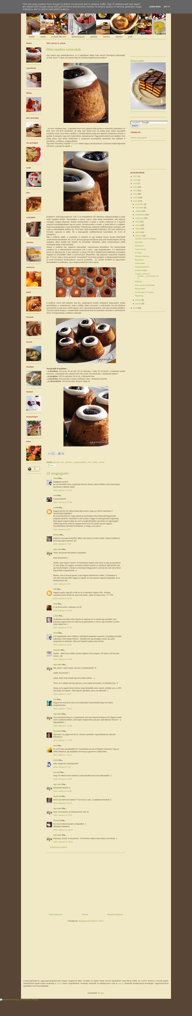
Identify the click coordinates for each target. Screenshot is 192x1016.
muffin (95, 462)
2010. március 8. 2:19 (62, 767)
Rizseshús (139, 260)
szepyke (57, 650)
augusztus (139, 218)
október (138, 211)
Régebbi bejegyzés (115, 915)
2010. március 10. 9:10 (62, 815)
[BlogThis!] (52, 453)
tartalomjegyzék (78, 37)
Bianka (56, 535)
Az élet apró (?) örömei (144, 292)
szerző (59, 983)
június (138, 225)
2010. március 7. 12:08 (62, 726)
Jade (55, 604)
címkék (43, 37)
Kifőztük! (138, 282)
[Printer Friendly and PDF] (51, 466)
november (139, 208)
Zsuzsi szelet (137, 61)
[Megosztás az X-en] (56, 453)
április (138, 232)
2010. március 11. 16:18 (63, 830)
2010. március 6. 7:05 (62, 544)
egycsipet (57, 549)
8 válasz (138, 253)
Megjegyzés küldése (58, 847)
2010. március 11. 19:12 (63, 842)
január (138, 304)
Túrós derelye (140, 249)
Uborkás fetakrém (142, 256)
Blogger (101, 993)
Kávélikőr (139, 242)
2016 (135, 180)
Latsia (56, 616)
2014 (135, 187)
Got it (167, 7)
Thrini (55, 478)
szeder (101, 462)
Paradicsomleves (142, 267)
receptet (74, 144)
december (139, 204)
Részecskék (140, 289)
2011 (135, 198)
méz (90, 462)
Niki (55, 589)
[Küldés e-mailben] (49, 453)
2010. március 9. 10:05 (62, 791)
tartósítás (94, 37)
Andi (55, 495)
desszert (56, 462)
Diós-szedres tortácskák (144, 285)
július (137, 222)
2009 (135, 308)
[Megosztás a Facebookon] (59, 453)
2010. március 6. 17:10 (62, 628)
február (138, 300)
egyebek (119, 37)
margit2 (56, 772)
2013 (135, 191)
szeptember (140, 215)
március (138, 236)
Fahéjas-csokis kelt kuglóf (145, 239)
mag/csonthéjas (80, 462)
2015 (135, 183)
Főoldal (85, 915)
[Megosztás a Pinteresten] (62, 453)
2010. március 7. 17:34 (62, 740)
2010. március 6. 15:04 (62, 611)
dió (62, 462)
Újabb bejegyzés (56, 915)
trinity (56, 760)
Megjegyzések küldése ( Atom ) (91, 921)
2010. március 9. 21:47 (62, 803)
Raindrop (57, 820)
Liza (55, 699)
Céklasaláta (140, 263)
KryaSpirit (57, 731)
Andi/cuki (57, 796)
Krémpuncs (139, 246)
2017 (135, 176)
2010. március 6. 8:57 (62, 584)
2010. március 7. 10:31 (62, 709)
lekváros (69, 462)
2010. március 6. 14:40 (62, 599)
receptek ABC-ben (58, 37)
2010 (135, 201)
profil (130, 37)
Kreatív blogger (141, 270)
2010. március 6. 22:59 (62, 659)
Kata (55, 746)
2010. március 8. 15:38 (62, 779)
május (138, 229)
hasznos (106, 37)
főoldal (31, 37)
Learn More (155, 7)
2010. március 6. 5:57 (62, 529)
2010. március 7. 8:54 (62, 694)
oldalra (121, 983)
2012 (135, 194)
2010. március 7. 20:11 (62, 755)
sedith (56, 508)
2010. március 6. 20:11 (62, 645)
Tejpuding (139, 296)
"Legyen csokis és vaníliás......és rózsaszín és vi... (147, 276)
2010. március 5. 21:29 (62, 502)
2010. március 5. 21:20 (62, 490)
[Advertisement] (85, 882)
